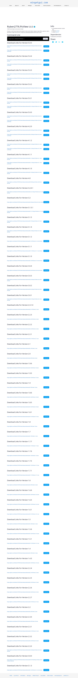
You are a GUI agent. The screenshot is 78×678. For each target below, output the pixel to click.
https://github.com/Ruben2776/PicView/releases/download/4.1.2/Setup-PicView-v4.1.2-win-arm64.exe (24, 149)
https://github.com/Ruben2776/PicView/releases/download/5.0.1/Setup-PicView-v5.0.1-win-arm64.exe (24, 107)
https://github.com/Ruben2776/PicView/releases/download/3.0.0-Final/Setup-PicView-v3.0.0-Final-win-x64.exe (24, 660)
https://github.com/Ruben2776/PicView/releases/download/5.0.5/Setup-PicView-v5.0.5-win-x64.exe (24, 46)
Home (10, 5)
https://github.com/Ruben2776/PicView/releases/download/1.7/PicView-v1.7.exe (22, 436)
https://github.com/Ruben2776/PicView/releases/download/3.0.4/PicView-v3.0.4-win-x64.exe (24, 270)
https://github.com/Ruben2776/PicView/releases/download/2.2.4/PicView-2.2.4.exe (23, 572)
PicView (57, 30)
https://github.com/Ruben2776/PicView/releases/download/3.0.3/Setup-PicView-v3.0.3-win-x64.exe (24, 280)
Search (23, 5)
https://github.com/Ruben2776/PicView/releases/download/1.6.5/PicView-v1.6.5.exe (23, 504)
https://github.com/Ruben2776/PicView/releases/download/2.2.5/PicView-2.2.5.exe (23, 582)
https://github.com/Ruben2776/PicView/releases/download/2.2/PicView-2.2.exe (22, 611)
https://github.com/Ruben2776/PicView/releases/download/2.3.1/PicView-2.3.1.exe (23, 309)
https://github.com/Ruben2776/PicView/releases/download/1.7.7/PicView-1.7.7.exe (23, 445)
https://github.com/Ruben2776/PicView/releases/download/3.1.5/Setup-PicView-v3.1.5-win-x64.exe (24, 222)
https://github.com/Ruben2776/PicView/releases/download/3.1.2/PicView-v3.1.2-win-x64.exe (24, 241)
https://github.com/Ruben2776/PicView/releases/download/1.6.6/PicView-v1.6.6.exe (23, 494)
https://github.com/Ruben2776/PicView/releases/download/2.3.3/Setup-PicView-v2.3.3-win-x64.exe (24, 650)
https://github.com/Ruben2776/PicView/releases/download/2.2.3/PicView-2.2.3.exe (23, 319)
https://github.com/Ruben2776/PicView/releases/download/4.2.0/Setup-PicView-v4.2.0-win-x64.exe (24, 131)
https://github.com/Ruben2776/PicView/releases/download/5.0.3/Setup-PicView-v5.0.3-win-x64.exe (24, 74)
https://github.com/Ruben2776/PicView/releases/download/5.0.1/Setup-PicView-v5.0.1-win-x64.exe (24, 102)
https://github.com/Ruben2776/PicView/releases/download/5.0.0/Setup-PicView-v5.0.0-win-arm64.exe (24, 121)
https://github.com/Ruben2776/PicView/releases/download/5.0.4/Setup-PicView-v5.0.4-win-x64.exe (24, 60)
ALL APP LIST (16, 675)
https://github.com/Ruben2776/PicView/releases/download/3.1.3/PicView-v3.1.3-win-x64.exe (24, 670)
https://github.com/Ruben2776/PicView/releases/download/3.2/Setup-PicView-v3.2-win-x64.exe (25, 202)
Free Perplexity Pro (57, 5)
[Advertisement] (39, 16)
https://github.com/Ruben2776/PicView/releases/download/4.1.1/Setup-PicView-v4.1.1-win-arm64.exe (24, 163)
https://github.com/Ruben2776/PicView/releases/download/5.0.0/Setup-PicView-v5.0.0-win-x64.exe (24, 117)
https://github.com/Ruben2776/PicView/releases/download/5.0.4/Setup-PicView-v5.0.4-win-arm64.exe (24, 65)
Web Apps (29, 675)
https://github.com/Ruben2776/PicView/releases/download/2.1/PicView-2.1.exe (22, 348)
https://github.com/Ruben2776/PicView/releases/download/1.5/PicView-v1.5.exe (22, 523)
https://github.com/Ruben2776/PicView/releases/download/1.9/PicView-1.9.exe (22, 387)
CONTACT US (65, 675)
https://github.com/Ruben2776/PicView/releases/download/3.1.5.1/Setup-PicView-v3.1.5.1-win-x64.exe (25, 212)
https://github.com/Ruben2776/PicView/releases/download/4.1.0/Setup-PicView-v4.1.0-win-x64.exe (24, 173)
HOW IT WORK (50, 675)
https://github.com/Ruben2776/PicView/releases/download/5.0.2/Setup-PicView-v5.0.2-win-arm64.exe (24, 93)
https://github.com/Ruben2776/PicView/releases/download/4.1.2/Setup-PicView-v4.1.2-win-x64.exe (24, 145)
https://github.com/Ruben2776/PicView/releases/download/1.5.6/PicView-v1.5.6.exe (23, 533)
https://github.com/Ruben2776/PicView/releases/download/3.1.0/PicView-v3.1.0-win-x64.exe (24, 260)
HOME (11, 675)
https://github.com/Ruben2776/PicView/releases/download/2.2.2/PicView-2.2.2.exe (23, 328)
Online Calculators (46, 5)
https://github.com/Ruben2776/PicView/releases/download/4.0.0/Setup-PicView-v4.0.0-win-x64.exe (24, 182)
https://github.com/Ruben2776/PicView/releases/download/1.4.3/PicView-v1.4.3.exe (23, 562)
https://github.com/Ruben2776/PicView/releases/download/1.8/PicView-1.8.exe (22, 426)
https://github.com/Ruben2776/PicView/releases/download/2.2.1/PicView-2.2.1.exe (23, 338)
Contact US (66, 5)
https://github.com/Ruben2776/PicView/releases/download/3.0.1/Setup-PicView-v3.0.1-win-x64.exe (24, 299)
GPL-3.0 (57, 32)
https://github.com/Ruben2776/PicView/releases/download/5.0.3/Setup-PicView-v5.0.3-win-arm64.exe (24, 79)
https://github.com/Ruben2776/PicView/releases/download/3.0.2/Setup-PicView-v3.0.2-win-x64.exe (24, 290)
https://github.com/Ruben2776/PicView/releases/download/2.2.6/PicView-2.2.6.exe (23, 592)
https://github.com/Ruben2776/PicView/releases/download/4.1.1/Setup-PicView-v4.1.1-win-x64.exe (24, 159)
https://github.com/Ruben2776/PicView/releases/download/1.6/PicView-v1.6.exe (22, 484)
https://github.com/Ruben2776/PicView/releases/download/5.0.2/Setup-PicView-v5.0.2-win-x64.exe (24, 88)
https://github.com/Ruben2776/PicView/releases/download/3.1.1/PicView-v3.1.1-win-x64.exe (24, 250)
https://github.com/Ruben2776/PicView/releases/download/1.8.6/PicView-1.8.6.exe (23, 397)
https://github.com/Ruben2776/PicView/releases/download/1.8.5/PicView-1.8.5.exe (23, 406)
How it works (37, 5)
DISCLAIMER (43, 675)
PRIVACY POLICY (36, 675)
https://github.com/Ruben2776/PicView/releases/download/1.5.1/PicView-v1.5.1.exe (23, 543)
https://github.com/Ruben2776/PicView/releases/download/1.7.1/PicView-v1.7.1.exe (23, 475)
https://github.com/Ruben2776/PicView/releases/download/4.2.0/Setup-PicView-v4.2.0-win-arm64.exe (24, 135)
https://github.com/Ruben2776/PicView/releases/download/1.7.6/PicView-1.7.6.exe (23, 455)
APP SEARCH (22, 675)
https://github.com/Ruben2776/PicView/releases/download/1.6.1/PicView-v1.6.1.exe (23, 514)
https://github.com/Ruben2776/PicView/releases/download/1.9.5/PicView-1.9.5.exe (23, 377)
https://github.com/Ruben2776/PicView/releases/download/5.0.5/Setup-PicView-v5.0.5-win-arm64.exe (24, 51)
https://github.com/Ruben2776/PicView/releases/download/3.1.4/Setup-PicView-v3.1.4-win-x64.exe (24, 231)
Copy (45, 38)
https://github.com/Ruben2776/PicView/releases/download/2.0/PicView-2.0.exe (22, 358)
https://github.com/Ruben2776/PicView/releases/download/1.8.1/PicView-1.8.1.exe (23, 416)
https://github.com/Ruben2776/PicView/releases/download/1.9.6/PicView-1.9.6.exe (23, 367)
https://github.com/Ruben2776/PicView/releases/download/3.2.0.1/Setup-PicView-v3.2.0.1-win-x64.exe (25, 192)
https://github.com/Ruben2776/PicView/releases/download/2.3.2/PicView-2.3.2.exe (23, 640)
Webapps (30, 5)
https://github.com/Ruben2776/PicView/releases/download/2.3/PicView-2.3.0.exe (22, 621)
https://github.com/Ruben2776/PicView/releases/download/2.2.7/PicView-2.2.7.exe (23, 601)
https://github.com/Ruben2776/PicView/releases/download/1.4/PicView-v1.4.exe (22, 553)
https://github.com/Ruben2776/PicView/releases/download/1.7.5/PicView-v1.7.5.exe (23, 465)
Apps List (17, 5)
